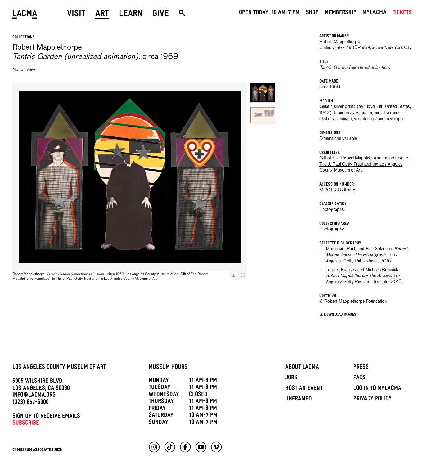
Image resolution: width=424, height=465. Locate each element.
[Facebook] (185, 447)
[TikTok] (169, 447)
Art (102, 14)
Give (160, 14)
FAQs (359, 378)
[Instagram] (154, 447)
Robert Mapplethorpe (339, 42)
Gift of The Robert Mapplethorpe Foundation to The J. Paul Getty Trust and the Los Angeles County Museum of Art (363, 164)
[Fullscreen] (242, 275)
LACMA (24, 14)
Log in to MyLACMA (377, 389)
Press (361, 367)
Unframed (298, 399)
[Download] (233, 275)
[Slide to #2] (262, 115)
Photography (331, 229)
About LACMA (302, 367)
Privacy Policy (372, 399)
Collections (23, 37)
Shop (312, 13)
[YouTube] (200, 447)
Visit (76, 14)
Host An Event (304, 389)
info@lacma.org (34, 395)
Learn (130, 14)
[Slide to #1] (262, 93)
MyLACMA (374, 13)
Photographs (331, 210)
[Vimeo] (216, 447)
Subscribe (25, 423)
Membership (340, 13)
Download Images (340, 315)
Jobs (291, 378)
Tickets (402, 13)
